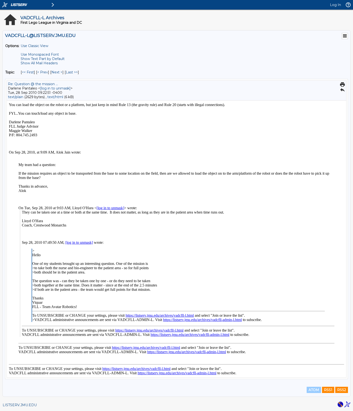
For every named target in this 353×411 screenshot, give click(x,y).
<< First (28, 72)
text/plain (15, 97)
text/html (55, 97)
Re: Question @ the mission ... (33, 84)
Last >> (72, 72)
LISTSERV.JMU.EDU (20, 405)
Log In (335, 5)
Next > (56, 72)
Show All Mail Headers (39, 63)
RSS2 (341, 390)
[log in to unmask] (55, 88)
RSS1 (328, 390)
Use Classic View (34, 46)
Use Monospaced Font (40, 54)
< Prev (42, 72)
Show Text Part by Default (43, 59)
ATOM (314, 390)
